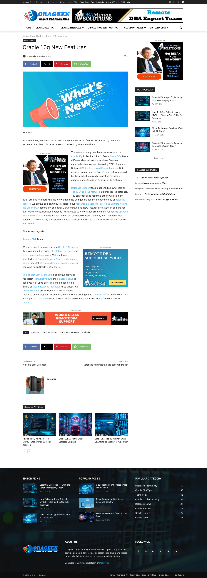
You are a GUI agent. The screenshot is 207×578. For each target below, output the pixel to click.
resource (27, 302)
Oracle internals (46, 259)
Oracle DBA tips (31, 290)
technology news (43, 278)
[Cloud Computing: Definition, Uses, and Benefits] (86, 503)
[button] (180, 27)
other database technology (37, 255)
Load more (158, 158)
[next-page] (29, 451)
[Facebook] (166, 2)
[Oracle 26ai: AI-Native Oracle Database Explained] (75, 424)
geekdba (32, 56)
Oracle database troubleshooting (60, 263)
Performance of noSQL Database (159, 194)
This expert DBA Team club (37, 274)
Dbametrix (42, 298)
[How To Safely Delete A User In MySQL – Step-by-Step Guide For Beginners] (39, 424)
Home (25, 36)
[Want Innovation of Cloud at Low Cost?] (86, 517)
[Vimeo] (168, 552)
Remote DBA (30, 239)
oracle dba (86, 332)
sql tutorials (99, 294)
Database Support (81, 187)
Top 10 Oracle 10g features (85, 191)
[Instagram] (170, 2)
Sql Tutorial (27, 435)
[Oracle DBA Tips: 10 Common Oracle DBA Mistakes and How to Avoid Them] (111, 424)
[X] (178, 2)
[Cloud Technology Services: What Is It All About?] (142, 132)
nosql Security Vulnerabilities (168, 188)
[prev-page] (24, 451)
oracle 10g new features (69, 332)
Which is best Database (34, 364)
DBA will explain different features (99, 168)
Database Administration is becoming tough (105, 364)
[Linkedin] (174, 2)
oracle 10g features (49, 332)
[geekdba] (25, 56)
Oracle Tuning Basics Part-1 (167, 199)
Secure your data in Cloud (155, 183)
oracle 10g (35, 332)
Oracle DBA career (68, 247)
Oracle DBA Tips (36, 36)
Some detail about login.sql (155, 177)
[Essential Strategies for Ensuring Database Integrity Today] (142, 101)
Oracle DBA (115, 156)
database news (65, 278)
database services (63, 251)
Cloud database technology (47, 286)
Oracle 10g (77, 156)
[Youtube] (182, 2)
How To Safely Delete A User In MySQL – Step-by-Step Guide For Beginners (37, 442)
